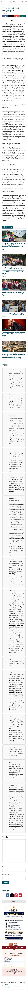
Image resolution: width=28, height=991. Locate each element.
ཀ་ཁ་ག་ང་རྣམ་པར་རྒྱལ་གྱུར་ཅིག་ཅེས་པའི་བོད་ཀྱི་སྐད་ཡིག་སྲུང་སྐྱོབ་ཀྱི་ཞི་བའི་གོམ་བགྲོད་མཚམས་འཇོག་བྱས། (14, 246)
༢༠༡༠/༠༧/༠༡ (10, 13)
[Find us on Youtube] (20, 895)
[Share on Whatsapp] (23, 16)
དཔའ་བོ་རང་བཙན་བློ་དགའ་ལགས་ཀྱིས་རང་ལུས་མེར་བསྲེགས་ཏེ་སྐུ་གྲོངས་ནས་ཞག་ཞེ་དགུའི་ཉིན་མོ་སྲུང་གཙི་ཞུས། (13, 271)
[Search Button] (26, 2)
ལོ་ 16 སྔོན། (13, 414)
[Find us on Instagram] (16, 895)
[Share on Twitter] (11, 16)
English (22, 2)
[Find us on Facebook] (7, 895)
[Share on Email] (17, 16)
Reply (10, 410)
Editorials (5, 310)
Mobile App (5, 264)
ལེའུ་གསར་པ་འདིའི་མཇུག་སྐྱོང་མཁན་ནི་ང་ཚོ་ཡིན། (13, 314)
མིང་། (3, 866)
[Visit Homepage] (11, 2)
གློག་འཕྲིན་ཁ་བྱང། (6, 875)
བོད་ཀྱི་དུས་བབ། (4, 13)
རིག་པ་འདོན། (5, 837)
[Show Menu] (1, 2)
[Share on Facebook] (5, 16)
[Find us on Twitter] (12, 895)
